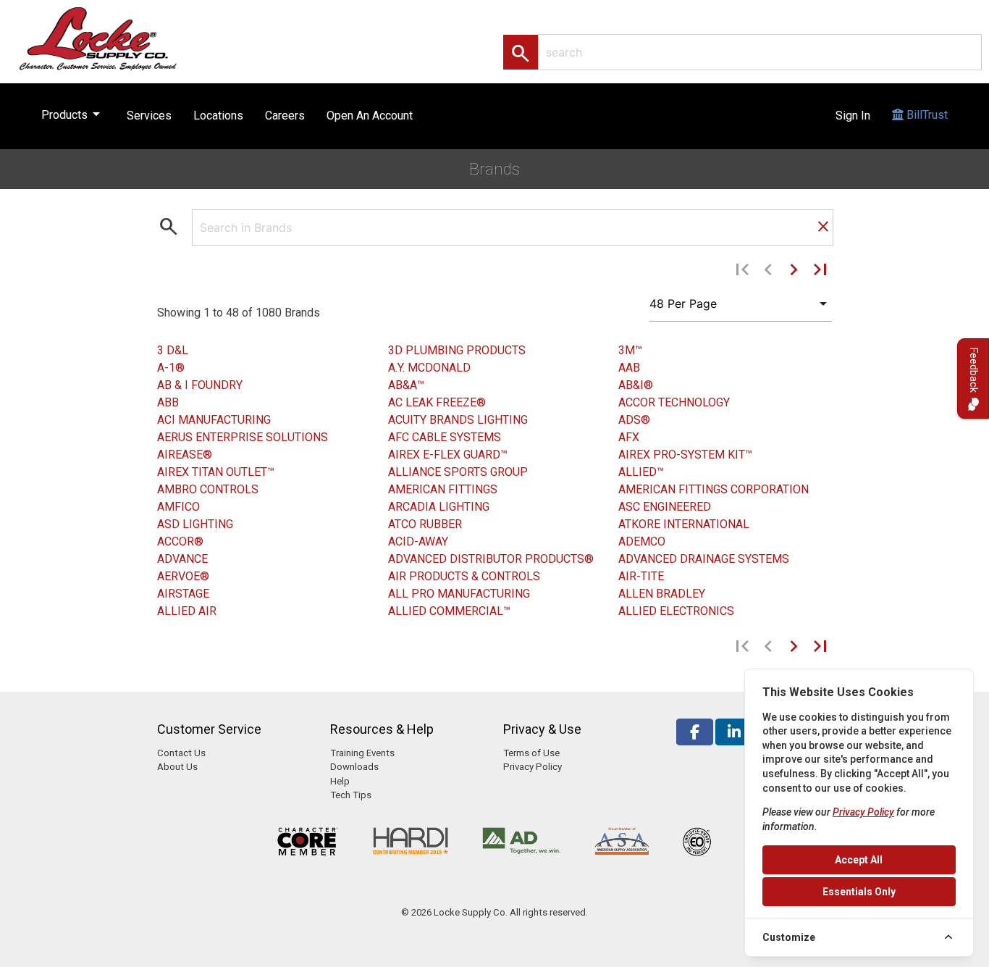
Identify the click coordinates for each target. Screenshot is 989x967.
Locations (218, 115)
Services (149, 115)
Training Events (362, 753)
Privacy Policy (532, 766)
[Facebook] (694, 732)
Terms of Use (531, 753)
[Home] (114, 38)
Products (73, 114)
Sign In (853, 115)
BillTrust (926, 115)
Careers (285, 115)
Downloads (354, 766)
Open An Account (370, 115)
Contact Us (181, 753)
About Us (177, 766)
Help (340, 781)
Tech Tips (350, 795)
